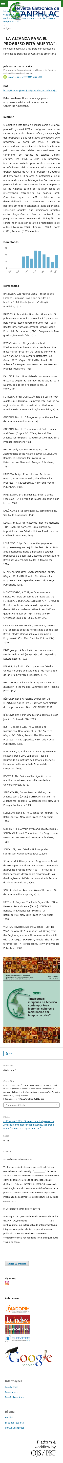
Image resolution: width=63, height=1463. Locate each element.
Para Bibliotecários (14, 1397)
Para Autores (11, 1392)
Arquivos (17, 11)
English (9, 1417)
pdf (10, 1053)
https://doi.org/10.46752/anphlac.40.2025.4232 (30, 90)
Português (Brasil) (15, 1427)
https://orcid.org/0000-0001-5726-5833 (25, 77)
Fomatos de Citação (16, 1105)
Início (6, 11)
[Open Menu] (3, 3)
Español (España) (15, 1422)
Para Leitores (11, 1386)
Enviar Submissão (16, 1263)
